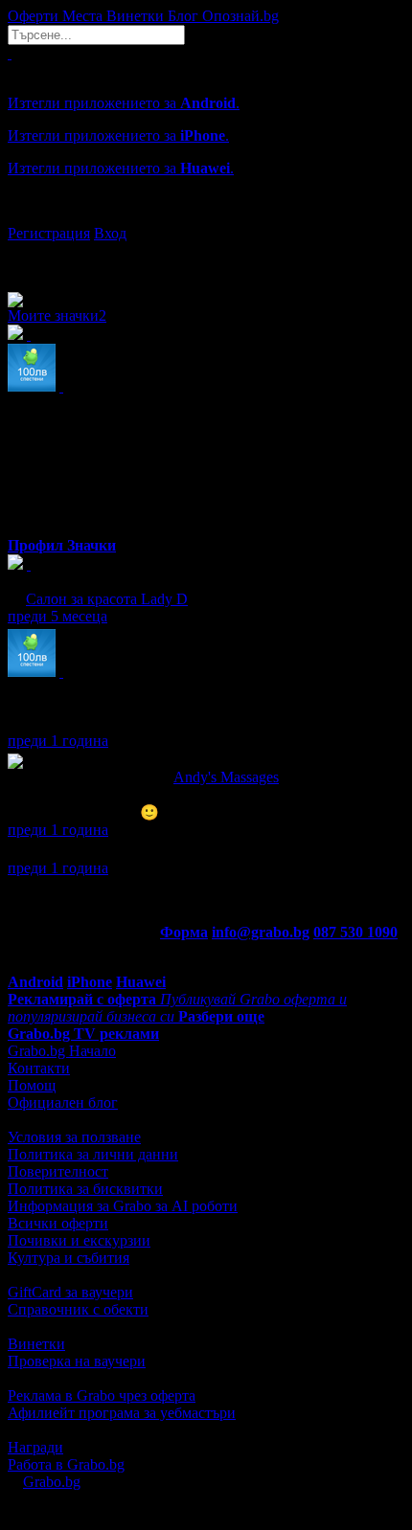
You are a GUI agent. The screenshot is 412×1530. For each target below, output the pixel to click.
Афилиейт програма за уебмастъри (122, 1413)
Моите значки (57, 315)
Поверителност (58, 1171)
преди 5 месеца (57, 616)
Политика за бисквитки (85, 1189)
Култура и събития (68, 1257)
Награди (35, 1447)
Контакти (39, 1068)
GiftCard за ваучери (70, 1292)
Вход (110, 233)
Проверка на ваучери (77, 1361)
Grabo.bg (51, 1482)
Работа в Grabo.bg (66, 1464)
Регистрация (49, 233)
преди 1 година (58, 740)
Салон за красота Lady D (107, 599)
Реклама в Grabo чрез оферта (101, 1395)
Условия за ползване (74, 1137)
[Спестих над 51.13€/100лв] (61, 672)
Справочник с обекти (78, 1309)
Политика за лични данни (93, 1154)
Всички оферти (58, 1223)
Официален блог (63, 1102)
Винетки (36, 1344)
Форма (184, 932)
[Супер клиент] (29, 564)
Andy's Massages (226, 777)
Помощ (32, 1085)
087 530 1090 (355, 932)
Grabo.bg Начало (62, 1051)
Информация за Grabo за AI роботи (123, 1206)
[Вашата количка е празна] (9, 53)
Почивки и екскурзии (79, 1240)
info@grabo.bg (260, 932)
